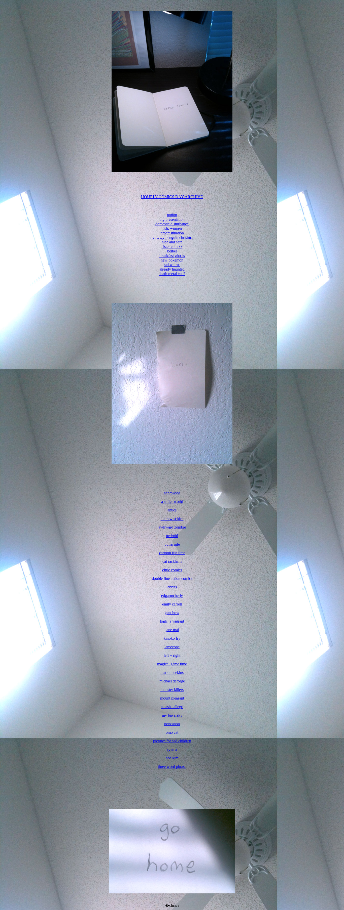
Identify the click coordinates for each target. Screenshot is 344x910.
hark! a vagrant (172, 621)
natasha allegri (172, 707)
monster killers (172, 689)
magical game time (172, 664)
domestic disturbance (172, 224)
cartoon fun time (172, 553)
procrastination (172, 233)
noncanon (172, 724)
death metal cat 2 (172, 274)
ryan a (172, 749)
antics (172, 510)
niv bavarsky (172, 715)
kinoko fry (172, 638)
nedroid (172, 536)
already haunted (172, 269)
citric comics (172, 570)
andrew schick (172, 518)
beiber (172, 251)
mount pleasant (172, 698)
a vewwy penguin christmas (172, 237)
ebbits (172, 587)
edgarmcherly (172, 595)
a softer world (172, 501)
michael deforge (172, 681)
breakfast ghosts (172, 255)
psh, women (172, 228)
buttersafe (172, 544)
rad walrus (172, 265)
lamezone (172, 647)
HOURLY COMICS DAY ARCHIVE (172, 197)
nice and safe (172, 242)
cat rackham (172, 561)
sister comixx (172, 246)
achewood (172, 493)
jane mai (172, 630)
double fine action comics (172, 578)
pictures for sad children (172, 741)
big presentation (172, 219)
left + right (172, 655)
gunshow (172, 613)
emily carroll (172, 604)
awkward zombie (172, 527)
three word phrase (172, 766)
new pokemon (172, 260)
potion (172, 215)
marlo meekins (172, 672)
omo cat (172, 732)
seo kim (172, 758)
